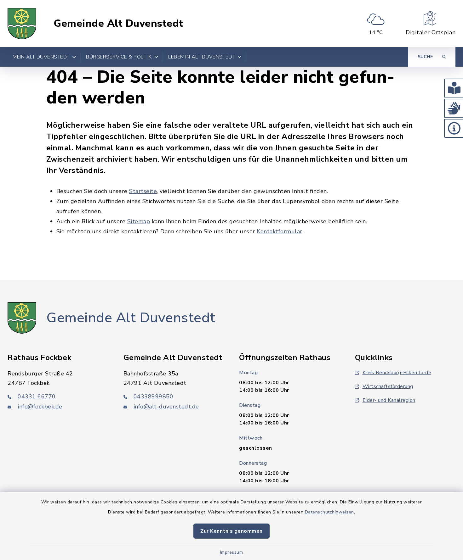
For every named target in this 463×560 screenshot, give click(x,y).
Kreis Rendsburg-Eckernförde (397, 372)
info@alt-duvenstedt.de (166, 406)
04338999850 (154, 396)
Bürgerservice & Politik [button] (119, 56)
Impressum (231, 552)
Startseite (143, 191)
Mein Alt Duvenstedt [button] (41, 56)
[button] (453, 88)
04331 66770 (37, 396)
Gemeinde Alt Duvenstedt (118, 24)
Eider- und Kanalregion (389, 400)
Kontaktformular (279, 231)
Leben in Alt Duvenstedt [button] (201, 56)
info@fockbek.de (40, 406)
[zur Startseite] (22, 23)
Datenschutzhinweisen (329, 512)
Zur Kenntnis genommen (231, 531)
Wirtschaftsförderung (388, 386)
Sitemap (138, 221)
